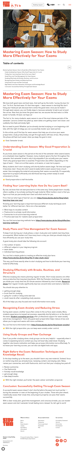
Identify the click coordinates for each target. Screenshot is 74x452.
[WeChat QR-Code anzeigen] (51, 4)
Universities (59, 424)
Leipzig (22, 425)
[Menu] (69, 4)
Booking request (38, 5)
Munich (22, 431)
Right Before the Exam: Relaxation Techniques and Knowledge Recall (25, 84)
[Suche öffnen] (63, 4)
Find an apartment (43, 424)
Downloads (41, 425)
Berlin (22, 420)
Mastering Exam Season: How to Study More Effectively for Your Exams (23, 70)
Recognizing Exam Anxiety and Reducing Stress (18, 80)
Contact (58, 427)
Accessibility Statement (62, 420)
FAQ (39, 427)
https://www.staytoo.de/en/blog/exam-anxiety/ (50, 325)
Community (41, 422)
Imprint (36, 437)
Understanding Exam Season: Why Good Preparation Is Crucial (23, 72)
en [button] (58, 4)
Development (59, 425)
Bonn (22, 422)
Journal (58, 422)
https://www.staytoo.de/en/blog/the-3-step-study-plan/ (26, 258)
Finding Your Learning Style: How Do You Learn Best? (20, 74)
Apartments (41, 420)
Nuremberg (24, 427)
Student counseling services (22, 317)
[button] (3, 449)
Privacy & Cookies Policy (27, 437)
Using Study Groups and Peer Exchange (16, 82)
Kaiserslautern (24, 424)
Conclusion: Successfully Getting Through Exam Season (21, 86)
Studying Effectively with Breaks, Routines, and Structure (21, 78)
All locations (24, 429)
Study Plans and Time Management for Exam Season (20, 76)
